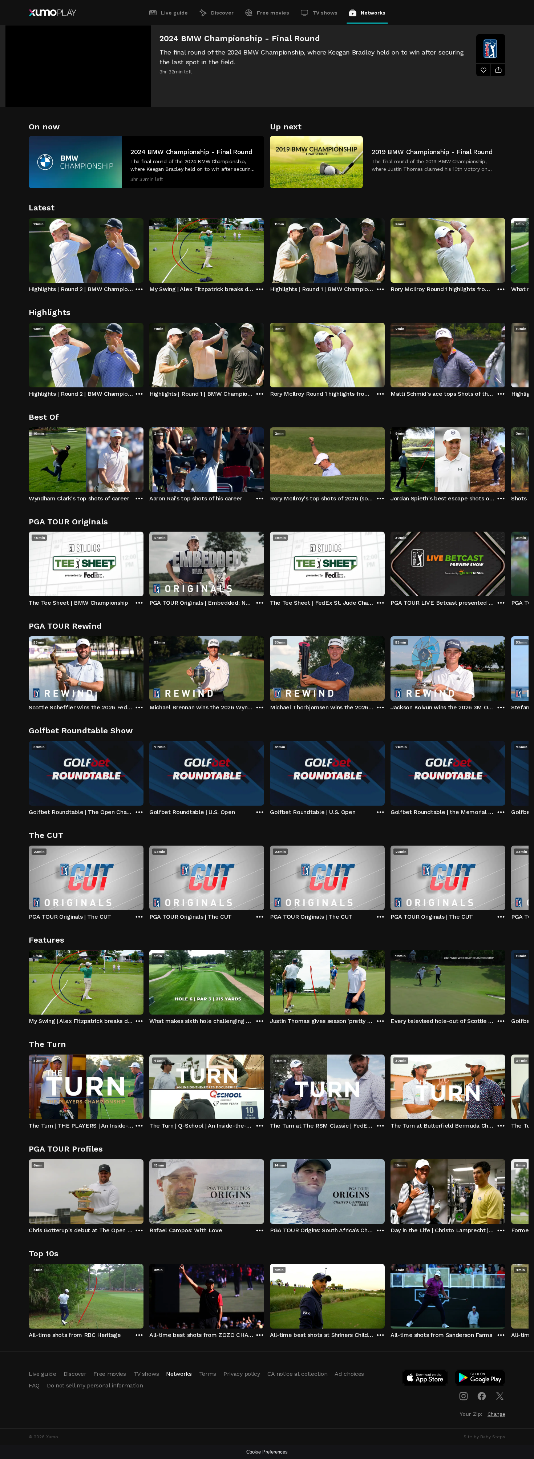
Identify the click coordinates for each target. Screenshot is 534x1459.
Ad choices (349, 1373)
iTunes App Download (425, 1379)
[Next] (505, 248)
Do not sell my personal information (95, 1385)
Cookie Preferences (267, 1452)
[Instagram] (463, 1396)
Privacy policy (241, 1373)
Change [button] (496, 1414)
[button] (146, 162)
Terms (207, 1373)
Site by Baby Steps (484, 1436)
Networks (373, 13)
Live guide (174, 13)
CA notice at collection (297, 1373)
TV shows (324, 13)
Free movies (273, 13)
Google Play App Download (480, 1379)
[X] (499, 1396)
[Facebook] (481, 1396)
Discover (222, 13)
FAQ (34, 1385)
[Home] (52, 12)
